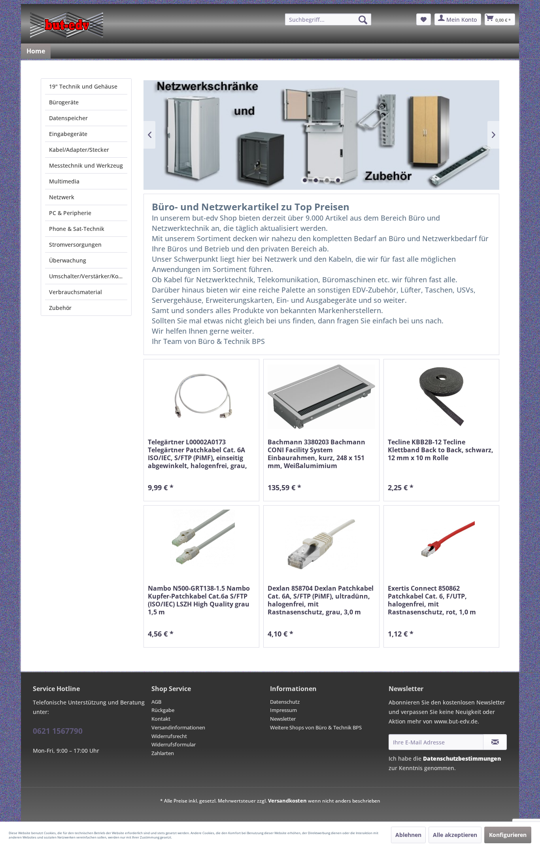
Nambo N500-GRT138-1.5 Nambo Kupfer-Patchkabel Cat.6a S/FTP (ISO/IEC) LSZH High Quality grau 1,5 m (199, 600)
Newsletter (283, 718)
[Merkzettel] (423, 19)
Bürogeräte (64, 102)
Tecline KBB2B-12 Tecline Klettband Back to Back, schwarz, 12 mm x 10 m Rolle (440, 450)
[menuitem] (328, 19)
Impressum (283, 710)
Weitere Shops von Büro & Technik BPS (316, 727)
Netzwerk (61, 197)
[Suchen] (363, 19)
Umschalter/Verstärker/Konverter (88, 276)
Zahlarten (162, 753)
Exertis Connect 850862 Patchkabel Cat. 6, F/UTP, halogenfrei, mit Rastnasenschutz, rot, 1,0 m (432, 600)
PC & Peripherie (70, 213)
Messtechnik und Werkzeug (86, 165)
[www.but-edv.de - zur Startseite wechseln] (66, 25)
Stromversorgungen (75, 244)
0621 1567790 (58, 731)
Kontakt (160, 718)
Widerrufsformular (173, 744)
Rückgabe (162, 710)
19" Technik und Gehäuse (83, 86)
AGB (156, 701)
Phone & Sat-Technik (76, 228)
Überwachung (67, 260)
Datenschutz (285, 701)
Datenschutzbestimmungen (462, 758)
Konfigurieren (508, 835)
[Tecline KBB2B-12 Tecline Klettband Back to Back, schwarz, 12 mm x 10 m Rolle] (441, 396)
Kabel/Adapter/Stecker (79, 149)
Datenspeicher (68, 118)
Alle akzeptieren (455, 835)
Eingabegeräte (68, 134)
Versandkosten (287, 800)
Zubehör (60, 308)
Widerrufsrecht (169, 736)
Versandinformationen (178, 727)
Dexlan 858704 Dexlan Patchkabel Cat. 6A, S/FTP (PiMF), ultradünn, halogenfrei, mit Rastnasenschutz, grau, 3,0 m (321, 600)
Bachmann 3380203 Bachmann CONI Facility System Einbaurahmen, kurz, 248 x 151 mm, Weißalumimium (316, 454)
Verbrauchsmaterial (75, 292)
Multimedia (64, 181)
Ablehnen (408, 835)
